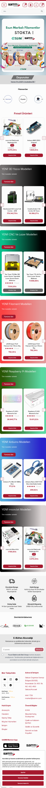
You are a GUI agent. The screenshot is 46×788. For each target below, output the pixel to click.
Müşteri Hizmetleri (9, 721)
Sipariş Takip (6, 718)
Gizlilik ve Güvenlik (32, 727)
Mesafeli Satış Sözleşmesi (30, 715)
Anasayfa (5, 710)
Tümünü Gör (8, 182)
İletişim (4, 725)
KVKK (27, 710)
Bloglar (4, 729)
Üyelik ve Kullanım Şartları (32, 721)
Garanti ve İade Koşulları (31, 731)
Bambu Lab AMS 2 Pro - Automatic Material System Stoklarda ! (23, 82)
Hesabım (5, 714)
